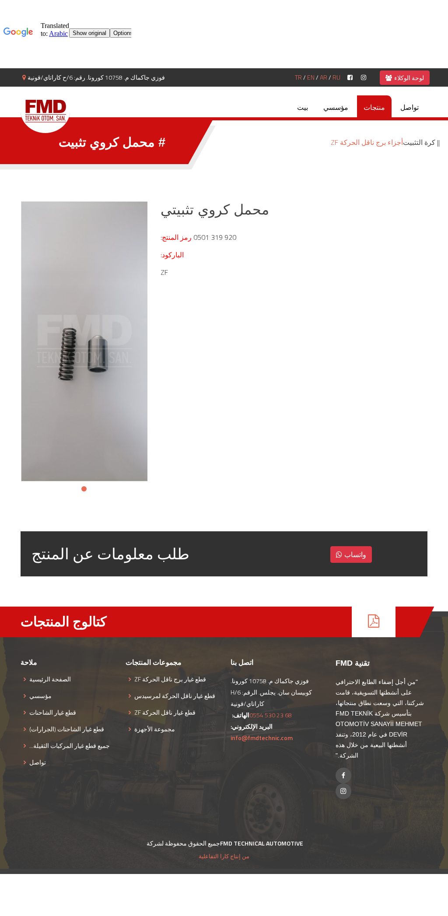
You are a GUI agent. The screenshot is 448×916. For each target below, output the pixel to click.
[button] (84, 488)
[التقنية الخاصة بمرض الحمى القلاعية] (45, 111)
